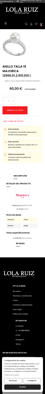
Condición (17, 238)
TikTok (18, 344)
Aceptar (22, 387)
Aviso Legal (17, 309)
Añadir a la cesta (15, 110)
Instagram (20, 340)
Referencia (16, 205)
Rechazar (13, 381)
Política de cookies (11, 375)
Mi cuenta (17, 291)
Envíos (15, 300)
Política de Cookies (20, 314)
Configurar (31, 381)
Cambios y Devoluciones (22, 305)
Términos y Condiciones (22, 296)
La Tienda (19, 326)
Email (18, 335)
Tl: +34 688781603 (23, 330)
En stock (20, 209)
